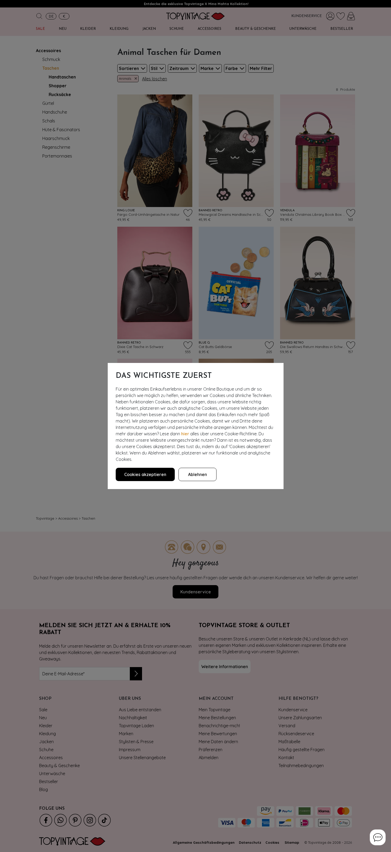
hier (185, 433)
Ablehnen (197, 474)
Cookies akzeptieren (145, 474)
